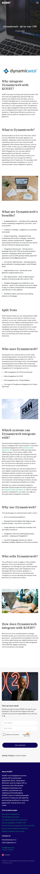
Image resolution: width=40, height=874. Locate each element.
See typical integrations (10, 814)
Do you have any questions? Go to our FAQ (18, 825)
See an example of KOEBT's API (14, 823)
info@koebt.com (8, 848)
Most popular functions (11, 817)
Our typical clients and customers (14, 820)
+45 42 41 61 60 (7, 850)
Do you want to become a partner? (15, 828)
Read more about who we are (13, 831)
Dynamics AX (7, 450)
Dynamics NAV (27, 448)
